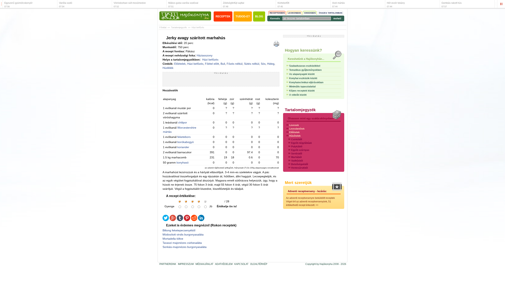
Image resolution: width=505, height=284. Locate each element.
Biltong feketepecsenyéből (179, 230)
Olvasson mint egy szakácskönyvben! (311, 118)
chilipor (182, 122)
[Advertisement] (221, 80)
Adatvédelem (224, 264)
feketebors (184, 136)
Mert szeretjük (298, 182)
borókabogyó (185, 142)
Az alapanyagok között (302, 74)
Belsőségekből (299, 164)
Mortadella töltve (173, 238)
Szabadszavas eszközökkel (304, 65)
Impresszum (186, 264)
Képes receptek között (302, 90)
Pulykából (296, 146)
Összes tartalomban (330, 13)
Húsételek (295, 136)
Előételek (180, 63)
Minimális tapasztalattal (302, 86)
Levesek (294, 125)
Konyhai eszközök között (303, 78)
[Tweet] (166, 220)
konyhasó (183, 162)
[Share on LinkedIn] (201, 220)
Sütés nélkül (251, 63)
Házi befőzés (198, 27)
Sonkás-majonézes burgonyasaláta (185, 246)
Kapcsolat (241, 264)
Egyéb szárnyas (300, 150)
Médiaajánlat (204, 264)
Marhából (296, 157)
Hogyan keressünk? (303, 50)
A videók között (298, 94)
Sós (263, 63)
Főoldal (162, 27)
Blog (259, 16)
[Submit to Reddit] (194, 220)
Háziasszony (204, 55)
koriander (183, 147)
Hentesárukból (299, 167)
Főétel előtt (212, 63)
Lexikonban (294, 13)
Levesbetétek (297, 128)
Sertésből (296, 153)
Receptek (223, 16)
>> (317, 205)
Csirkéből (296, 139)
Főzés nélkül (234, 63)
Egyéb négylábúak (301, 143)
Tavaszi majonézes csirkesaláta (182, 242)
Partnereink (167, 264)
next (495, 4)
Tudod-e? (243, 16)
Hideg (270, 63)
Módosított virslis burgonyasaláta (183, 234)
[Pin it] (187, 220)
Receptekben (277, 13)
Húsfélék (168, 67)
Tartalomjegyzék (179, 27)
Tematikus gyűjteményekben (305, 70)
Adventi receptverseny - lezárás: (307, 191)
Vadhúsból (297, 160)
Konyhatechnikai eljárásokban (306, 82)
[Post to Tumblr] (180, 220)
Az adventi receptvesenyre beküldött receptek (310, 198)
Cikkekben (310, 13)
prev (1, 4)
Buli (223, 63)
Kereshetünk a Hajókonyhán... (306, 58)
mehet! (337, 18)
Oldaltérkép (258, 264)
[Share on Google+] (173, 220)
